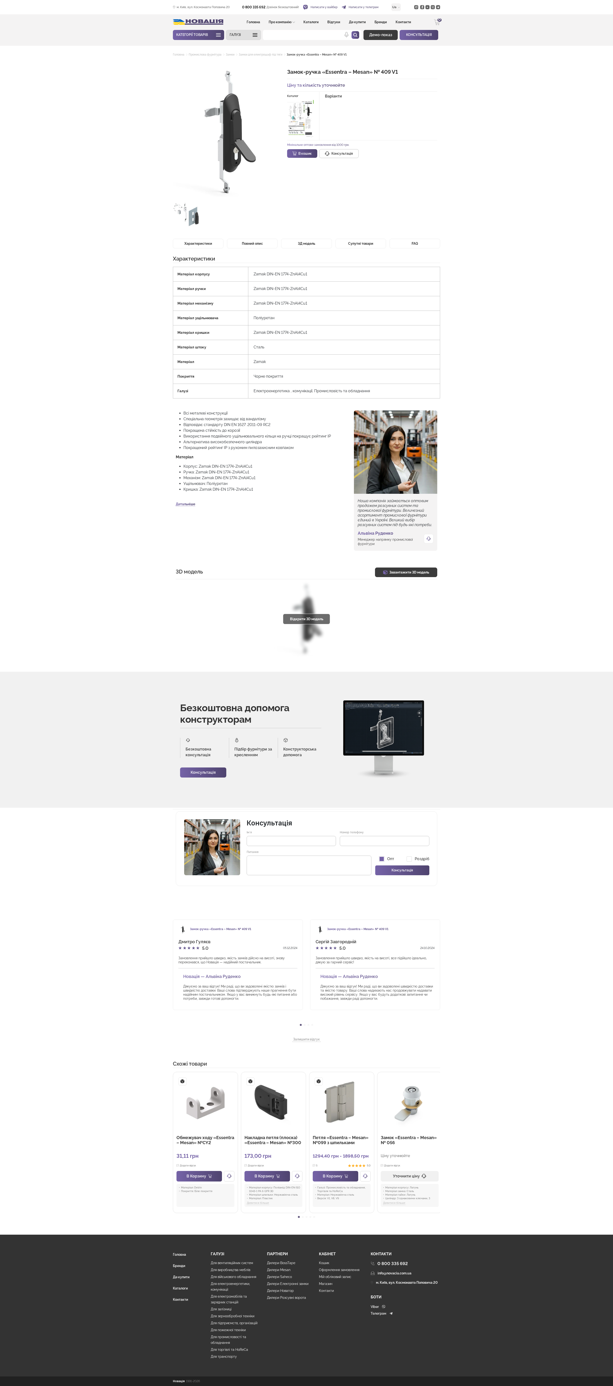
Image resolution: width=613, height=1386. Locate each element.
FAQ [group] (415, 243)
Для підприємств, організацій (234, 1323)
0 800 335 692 (254, 7)
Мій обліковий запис (335, 1277)
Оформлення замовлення (339, 1270)
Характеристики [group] (198, 243)
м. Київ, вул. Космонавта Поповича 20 (203, 7)
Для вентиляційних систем (232, 1263)
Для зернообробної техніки (232, 1316)
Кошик (324, 1263)
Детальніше (185, 504)
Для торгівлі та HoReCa (229, 1350)
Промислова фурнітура (205, 54)
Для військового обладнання (233, 1277)
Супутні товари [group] (360, 243)
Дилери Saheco (279, 1277)
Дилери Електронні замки (287, 1284)
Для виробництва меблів (230, 1270)
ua (394, 7)
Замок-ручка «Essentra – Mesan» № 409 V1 (317, 54)
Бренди (381, 22)
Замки (230, 54)
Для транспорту (224, 1356)
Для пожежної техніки (228, 1330)
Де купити (357, 22)
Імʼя (249, 832)
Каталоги (311, 22)
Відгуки (333, 22)
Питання (253, 852)
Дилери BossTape (281, 1263)
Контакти (403, 22)
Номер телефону (352, 832)
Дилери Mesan (278, 1270)
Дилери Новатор (280, 1291)
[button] (243, 35)
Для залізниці (221, 1309)
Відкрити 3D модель (306, 619)
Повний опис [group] (252, 243)
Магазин (325, 1284)
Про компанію (280, 22)
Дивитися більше (258, 1202)
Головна (253, 22)
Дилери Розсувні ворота (286, 1298)
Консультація (203, 772)
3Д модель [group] (306, 243)
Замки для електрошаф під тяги (260, 54)
